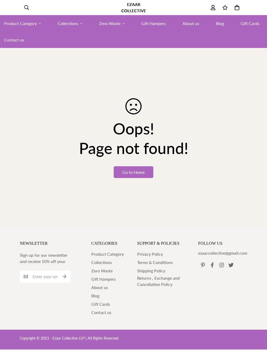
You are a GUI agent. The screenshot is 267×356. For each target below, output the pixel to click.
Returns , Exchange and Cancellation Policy (158, 281)
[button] (236, 8)
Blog (220, 23)
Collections (68, 23)
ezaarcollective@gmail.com (222, 252)
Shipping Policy (151, 270)
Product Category (107, 253)
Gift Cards (100, 304)
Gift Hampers (153, 23)
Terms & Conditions (155, 262)
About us (191, 23)
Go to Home (133, 172)
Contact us (101, 312)
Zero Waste (109, 23)
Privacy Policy (150, 253)
